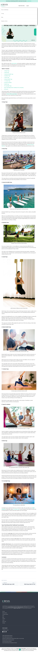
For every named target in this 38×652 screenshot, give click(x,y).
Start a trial (4, 621)
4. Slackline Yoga (7, 75)
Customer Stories (5, 614)
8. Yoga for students (8, 82)
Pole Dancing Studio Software (7, 641)
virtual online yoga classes (11, 93)
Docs (3, 615)
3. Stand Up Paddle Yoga (8, 74)
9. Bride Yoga (6, 84)
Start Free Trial (21, 5)
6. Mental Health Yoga (8, 79)
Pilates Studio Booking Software (7, 635)
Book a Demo (4, 612)
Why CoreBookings (4, 9)
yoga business (14, 63)
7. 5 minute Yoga (7, 80)
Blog (2, 17)
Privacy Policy (23, 648)
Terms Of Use (18, 648)
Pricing (2, 13)
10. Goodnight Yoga (7, 85)
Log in (27, 5)
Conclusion (6, 89)
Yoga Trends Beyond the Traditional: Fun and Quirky (14, 87)
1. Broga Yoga (6, 70)
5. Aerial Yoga (6, 77)
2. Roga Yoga (6, 72)
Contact (3, 618)
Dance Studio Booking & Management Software (9, 642)
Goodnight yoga (16, 509)
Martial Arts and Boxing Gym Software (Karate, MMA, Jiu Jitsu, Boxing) (13, 638)
